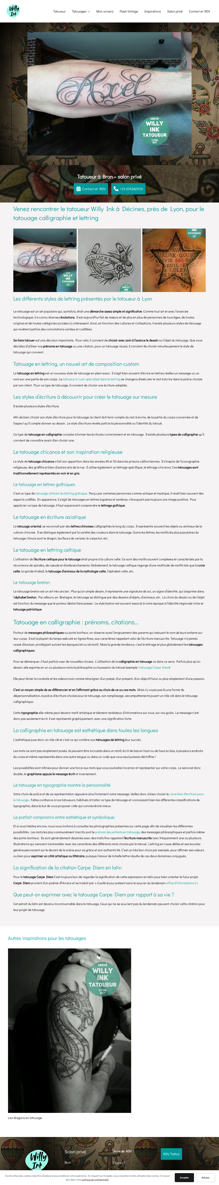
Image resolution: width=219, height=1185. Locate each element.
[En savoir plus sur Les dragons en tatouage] (69, 1030)
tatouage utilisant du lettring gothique (61, 493)
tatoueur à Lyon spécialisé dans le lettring (91, 379)
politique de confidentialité (95, 1179)
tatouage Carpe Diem (154, 667)
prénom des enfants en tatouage (117, 832)
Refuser (206, 1177)
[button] (81, 11)
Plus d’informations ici (183, 883)
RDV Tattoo (171, 1153)
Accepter (184, 1177)
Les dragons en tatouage (25, 1118)
